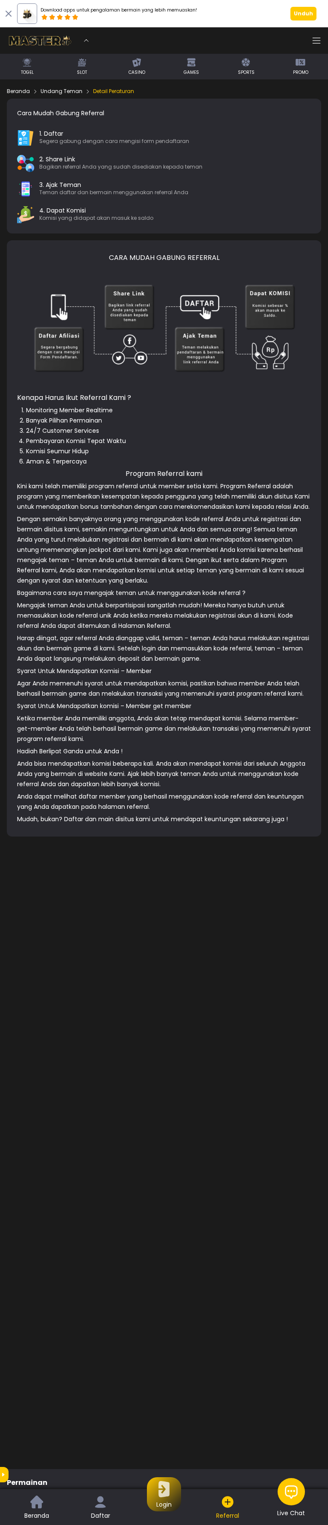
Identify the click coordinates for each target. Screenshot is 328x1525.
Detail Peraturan (113, 91)
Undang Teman (61, 91)
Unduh (303, 13)
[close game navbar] (86, 40)
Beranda (18, 91)
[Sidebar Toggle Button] (316, 40)
